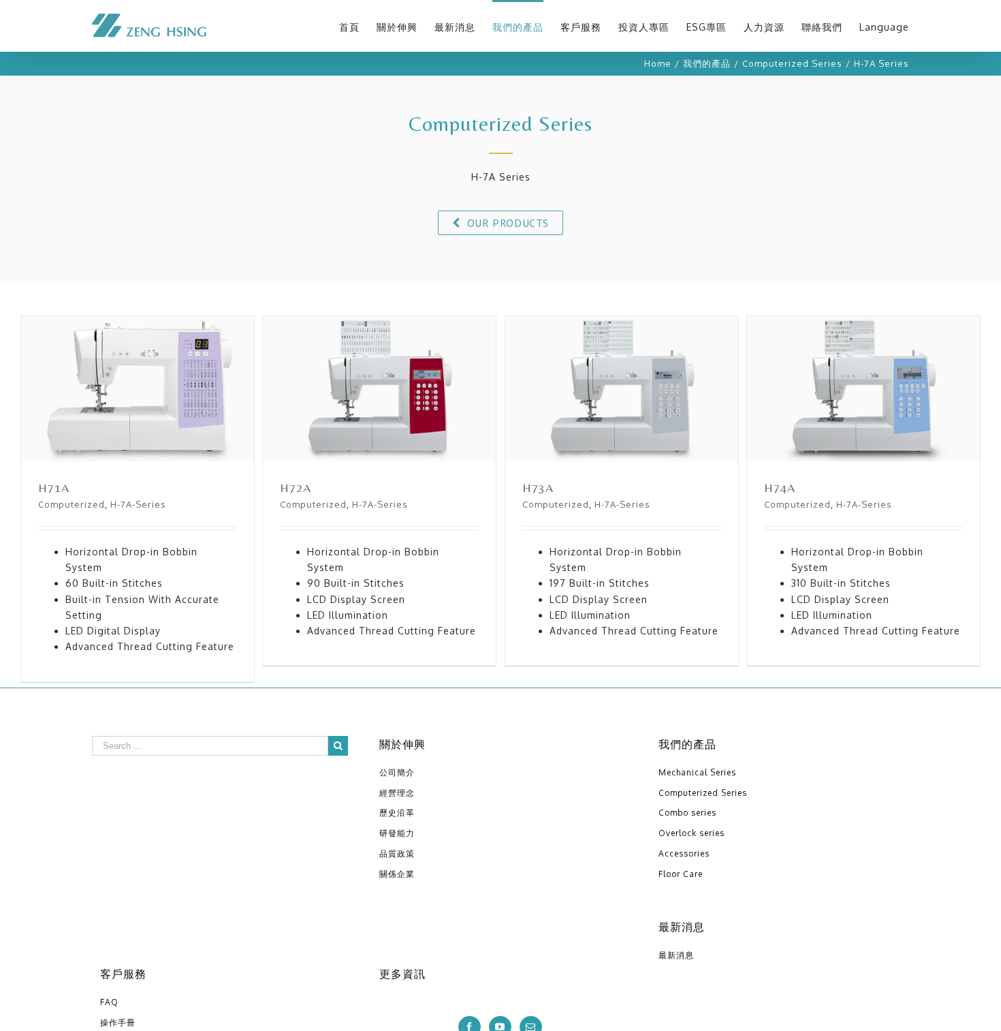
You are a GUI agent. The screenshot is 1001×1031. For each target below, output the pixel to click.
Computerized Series (702, 793)
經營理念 (397, 793)
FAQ (109, 1002)
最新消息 (676, 955)
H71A (139, 406)
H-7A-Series (138, 504)
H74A (865, 406)
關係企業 (397, 874)
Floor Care (680, 874)
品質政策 (397, 853)
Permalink (139, 378)
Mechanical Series (697, 772)
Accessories (684, 853)
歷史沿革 (397, 812)
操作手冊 (118, 1022)
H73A (623, 406)
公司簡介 (397, 772)
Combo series (687, 812)
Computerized (71, 504)
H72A (380, 406)
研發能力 (397, 833)
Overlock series (691, 833)
